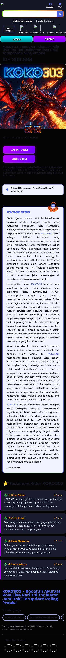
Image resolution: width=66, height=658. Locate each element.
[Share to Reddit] (44, 647)
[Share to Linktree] (26, 647)
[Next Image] (63, 97)
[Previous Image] (2, 97)
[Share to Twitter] (8, 647)
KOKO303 (47, 233)
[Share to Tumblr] (53, 647)
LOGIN (16, 39)
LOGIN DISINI (19, 159)
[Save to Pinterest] (35, 647)
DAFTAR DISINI (19, 150)
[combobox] (30, 14)
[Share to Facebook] (17, 647)
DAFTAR (49, 39)
